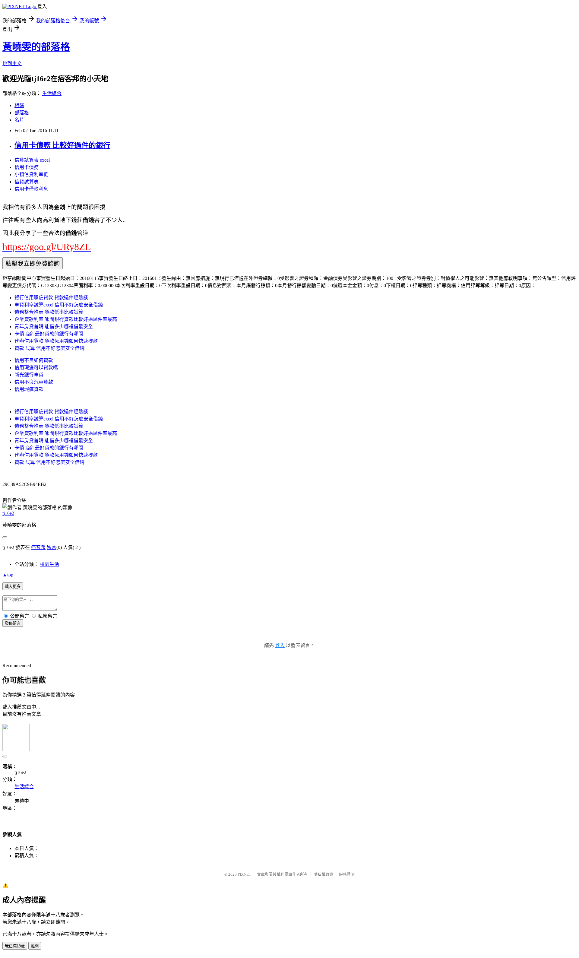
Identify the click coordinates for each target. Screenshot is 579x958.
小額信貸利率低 (31, 174)
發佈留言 (13, 623)
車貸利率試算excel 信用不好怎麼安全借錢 (58, 304)
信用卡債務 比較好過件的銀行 (62, 145)
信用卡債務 (26, 167)
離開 (35, 946)
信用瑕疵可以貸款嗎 (36, 367)
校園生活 (49, 564)
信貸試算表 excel (32, 160)
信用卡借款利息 (31, 189)
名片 (19, 119)
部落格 (21, 112)
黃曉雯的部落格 (36, 46)
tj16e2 (8, 513)
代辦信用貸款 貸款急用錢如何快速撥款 (56, 341)
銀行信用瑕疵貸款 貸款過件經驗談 (51, 297)
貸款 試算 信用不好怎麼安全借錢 (49, 348)
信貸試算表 (26, 181)
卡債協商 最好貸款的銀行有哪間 (48, 333)
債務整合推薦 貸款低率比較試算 (48, 312)
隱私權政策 (323, 874)
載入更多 (13, 586)
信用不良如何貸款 (33, 360)
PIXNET (244, 874)
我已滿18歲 (15, 946)
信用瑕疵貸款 (28, 389)
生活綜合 (52, 93)
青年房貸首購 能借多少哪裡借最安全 (53, 326)
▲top (7, 574)
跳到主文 (12, 63)
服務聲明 (347, 874)
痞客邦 (38, 547)
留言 (51, 547)
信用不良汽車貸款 (33, 382)
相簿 (19, 105)
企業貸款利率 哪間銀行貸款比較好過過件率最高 (65, 319)
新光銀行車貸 (28, 374)
